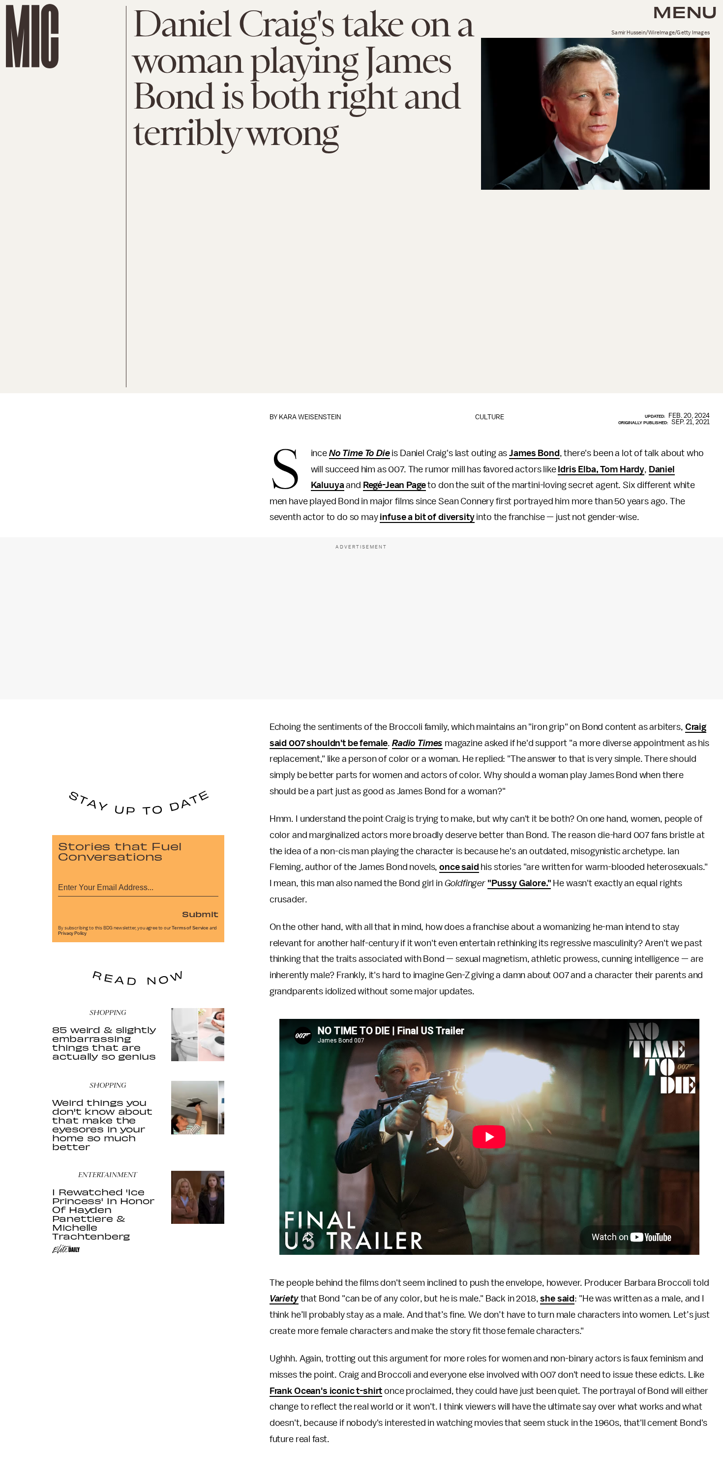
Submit (200, 914)
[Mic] (32, 36)
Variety (284, 1298)
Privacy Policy (72, 933)
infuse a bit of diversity (427, 517)
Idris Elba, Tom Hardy (601, 469)
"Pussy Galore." (519, 883)
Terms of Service (190, 928)
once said (459, 867)
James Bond (534, 453)
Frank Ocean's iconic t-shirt (326, 1391)
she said (557, 1298)
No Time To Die (359, 453)
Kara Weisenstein (310, 417)
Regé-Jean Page (394, 485)
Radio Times (417, 743)
